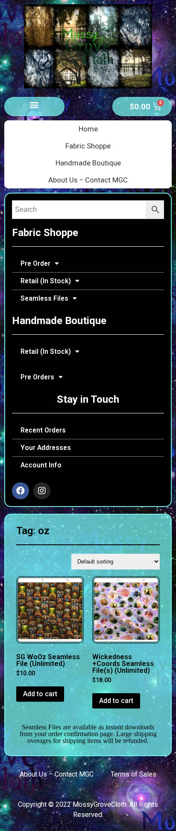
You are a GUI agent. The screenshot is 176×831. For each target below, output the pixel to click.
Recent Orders (43, 430)
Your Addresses (46, 448)
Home (88, 129)
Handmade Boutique (88, 163)
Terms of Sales (133, 774)
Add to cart (40, 694)
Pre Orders (37, 377)
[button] (34, 104)
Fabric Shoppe (88, 146)
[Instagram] (41, 490)
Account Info (41, 465)
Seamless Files (44, 298)
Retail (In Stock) (46, 281)
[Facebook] (20, 490)
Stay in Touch (88, 399)
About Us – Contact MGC (88, 180)
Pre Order (35, 264)
